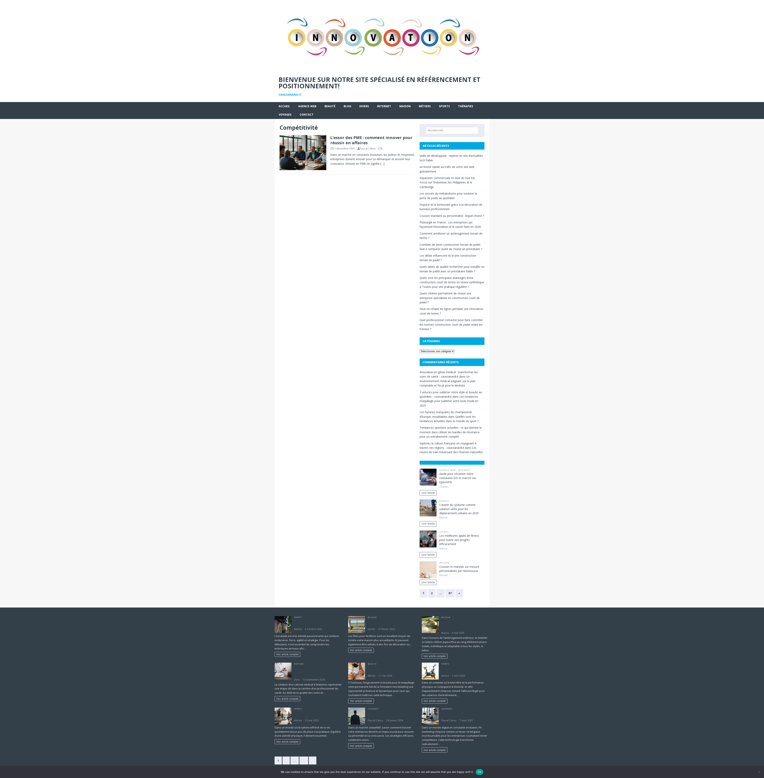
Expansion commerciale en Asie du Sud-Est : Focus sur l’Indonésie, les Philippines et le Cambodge (448, 182)
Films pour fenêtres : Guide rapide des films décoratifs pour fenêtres (391, 622)
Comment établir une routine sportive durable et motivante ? (316, 714)
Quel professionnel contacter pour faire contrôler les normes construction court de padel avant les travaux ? (451, 324)
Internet (384, 106)
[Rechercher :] (452, 130)
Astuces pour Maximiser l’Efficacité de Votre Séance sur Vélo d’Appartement (464, 669)
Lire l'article (428, 493)
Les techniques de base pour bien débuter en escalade (314, 622)
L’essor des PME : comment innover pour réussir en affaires (371, 140)
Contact (307, 114)
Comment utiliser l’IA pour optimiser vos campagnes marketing (465, 714)
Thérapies (465, 106)
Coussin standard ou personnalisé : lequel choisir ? (452, 216)
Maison (405, 106)
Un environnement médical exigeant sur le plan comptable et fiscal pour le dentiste (448, 381)
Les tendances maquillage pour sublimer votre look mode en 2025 (449, 401)
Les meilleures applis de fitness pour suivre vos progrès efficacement (459, 540)
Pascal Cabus (368, 148)
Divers (364, 106)
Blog (347, 106)
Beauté (330, 106)
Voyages (285, 114)
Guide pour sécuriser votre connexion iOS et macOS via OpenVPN (457, 478)
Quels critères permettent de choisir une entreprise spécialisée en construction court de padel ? (450, 297)
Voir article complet (287, 654)
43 (303, 760)
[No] (759, 772)
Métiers (425, 106)
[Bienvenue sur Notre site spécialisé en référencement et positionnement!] (382, 69)
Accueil (284, 106)
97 (450, 593)
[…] (382, 164)
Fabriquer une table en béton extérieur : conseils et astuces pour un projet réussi (464, 624)
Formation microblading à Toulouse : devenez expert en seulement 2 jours (390, 669)
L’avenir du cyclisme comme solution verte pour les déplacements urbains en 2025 (459, 509)
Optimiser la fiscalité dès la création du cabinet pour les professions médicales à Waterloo (318, 671)
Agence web (307, 106)
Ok (479, 771)
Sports (444, 106)
